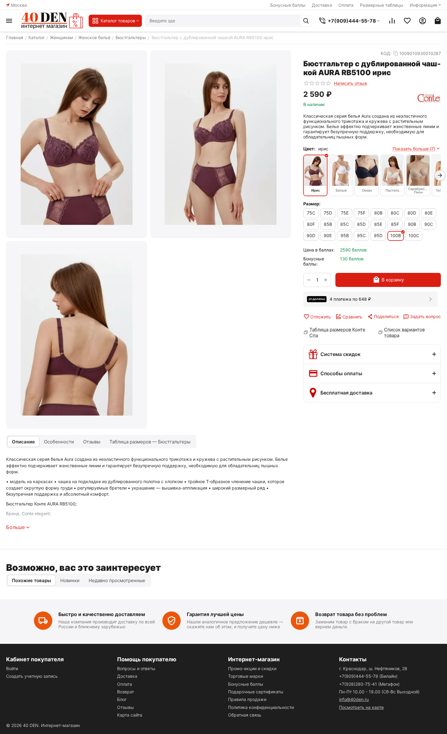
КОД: (386, 53)
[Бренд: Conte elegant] (429, 98)
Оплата (345, 5)
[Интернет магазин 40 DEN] (52, 20)
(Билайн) (368, 676)
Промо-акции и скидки (252, 668)
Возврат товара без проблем (351, 614)
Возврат (125, 691)
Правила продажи (247, 699)
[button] (383, 317)
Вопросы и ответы (136, 668)
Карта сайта (129, 714)
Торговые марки (245, 676)
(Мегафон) (369, 684)
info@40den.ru (354, 699)
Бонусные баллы (287, 5)
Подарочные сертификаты (255, 691)
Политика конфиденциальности (261, 707)
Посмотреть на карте (361, 707)
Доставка (322, 5)
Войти (12, 668)
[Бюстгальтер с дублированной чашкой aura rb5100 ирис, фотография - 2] (220, 144)
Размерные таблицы (381, 5)
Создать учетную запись (32, 676)
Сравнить (352, 316)
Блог (122, 699)
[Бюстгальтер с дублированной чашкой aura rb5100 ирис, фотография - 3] (76, 335)
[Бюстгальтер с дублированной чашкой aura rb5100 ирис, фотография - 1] (76, 144)
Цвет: (309, 148)
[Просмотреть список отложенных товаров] (407, 21)
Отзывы (125, 707)
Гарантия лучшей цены (215, 614)
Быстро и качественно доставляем (101, 614)
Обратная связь (244, 714)
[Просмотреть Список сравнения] (392, 21)
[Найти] (306, 20)
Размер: (311, 203)
